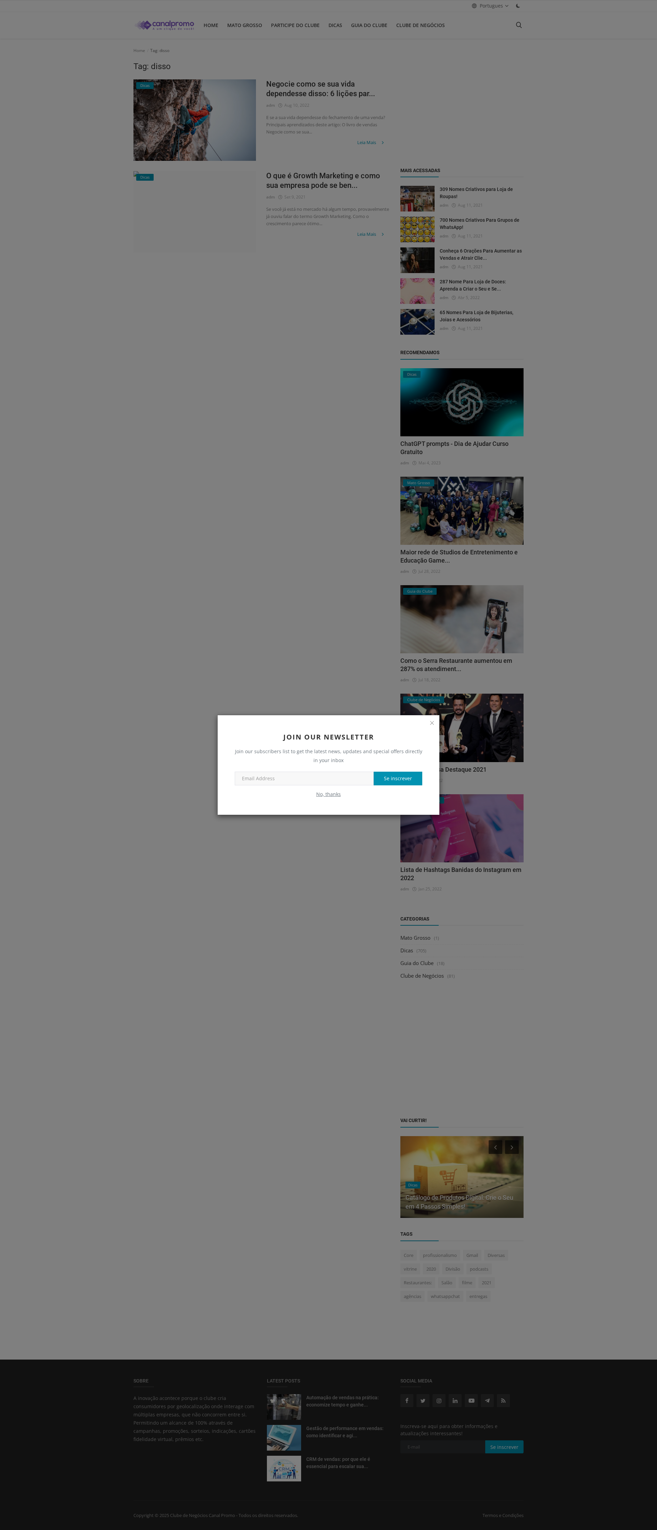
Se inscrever (398, 778)
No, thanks (328, 794)
